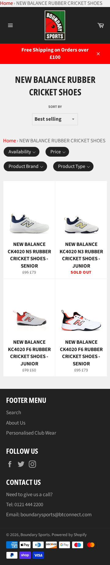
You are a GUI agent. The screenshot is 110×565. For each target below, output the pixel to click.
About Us (15, 423)
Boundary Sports (35, 535)
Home (9, 140)
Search (13, 412)
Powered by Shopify (69, 535)
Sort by (55, 107)
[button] (21, 151)
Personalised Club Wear (31, 433)
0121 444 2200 (28, 504)
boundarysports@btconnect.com (56, 514)
